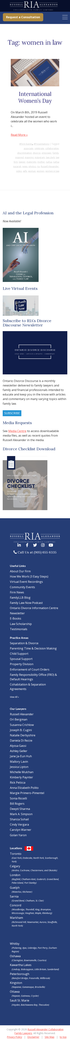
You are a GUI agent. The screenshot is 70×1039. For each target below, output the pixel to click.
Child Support (19, 654)
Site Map (49, 1037)
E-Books (15, 618)
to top (63, 1037)
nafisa (49, 161)
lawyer (22, 161)
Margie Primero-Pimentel (27, 793)
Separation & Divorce (24, 643)
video (19, 171)
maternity (31, 161)
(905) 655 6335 (45, 552)
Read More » (19, 135)
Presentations (42, 143)
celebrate (39, 148)
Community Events (22, 587)
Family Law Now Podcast (26, 603)
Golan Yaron (18, 835)
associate (28, 148)
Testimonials (18, 629)
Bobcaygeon (27, 969)
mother (41, 161)
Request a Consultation (23, 17)
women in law (52, 171)
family (56, 152)
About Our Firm (20, 571)
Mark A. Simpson (21, 814)
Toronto (34, 857)
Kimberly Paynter (21, 777)
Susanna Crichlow (22, 725)
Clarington (17, 960)
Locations (16, 848)
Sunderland (52, 969)
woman (32, 171)
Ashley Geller (18, 751)
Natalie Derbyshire (22, 735)
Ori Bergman (18, 719)
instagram (40, 157)
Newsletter (17, 613)
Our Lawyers (18, 709)
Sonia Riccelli (18, 798)
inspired (19, 157)
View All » (14, 696)
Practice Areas (19, 637)
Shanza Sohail (19, 819)
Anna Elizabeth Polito (24, 788)
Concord (31, 909)
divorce (37, 152)
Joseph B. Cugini (21, 730)
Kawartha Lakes (20, 965)
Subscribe (12, 413)
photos (32, 166)
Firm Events (26, 143)
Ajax (24, 947)
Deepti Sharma (20, 809)
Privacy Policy (14, 1037)
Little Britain (40, 969)
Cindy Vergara (19, 824)
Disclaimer (33, 1037)
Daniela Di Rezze (21, 740)
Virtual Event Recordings (26, 582)
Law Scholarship (21, 624)
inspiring (29, 157)
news (24, 166)
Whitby (14, 944)
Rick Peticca (17, 782)
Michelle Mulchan (21, 772)
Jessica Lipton (19, 767)
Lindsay (16, 969)
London (34, 878)
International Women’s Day (35, 97)
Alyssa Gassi (18, 746)
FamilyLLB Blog (20, 598)
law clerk (50, 157)
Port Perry (43, 947)
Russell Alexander (50, 166)
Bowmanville (30, 960)
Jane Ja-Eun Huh (21, 756)
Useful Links (18, 566)
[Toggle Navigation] (65, 17)
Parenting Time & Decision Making (33, 648)
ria (38, 166)
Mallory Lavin (19, 762)
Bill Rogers (17, 804)
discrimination (24, 152)
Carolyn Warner (20, 830)
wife (25, 171)
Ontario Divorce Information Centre (34, 608)
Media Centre (17, 431)
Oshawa (15, 956)
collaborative (52, 148)
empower (47, 152)
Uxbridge (32, 947)
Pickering (16, 947)
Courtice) (42, 960)
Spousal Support (21, 659)
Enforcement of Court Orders (29, 669)
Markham (33, 921)
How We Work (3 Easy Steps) (29, 576)
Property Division (21, 664)
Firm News (17, 592)
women (40, 171)
